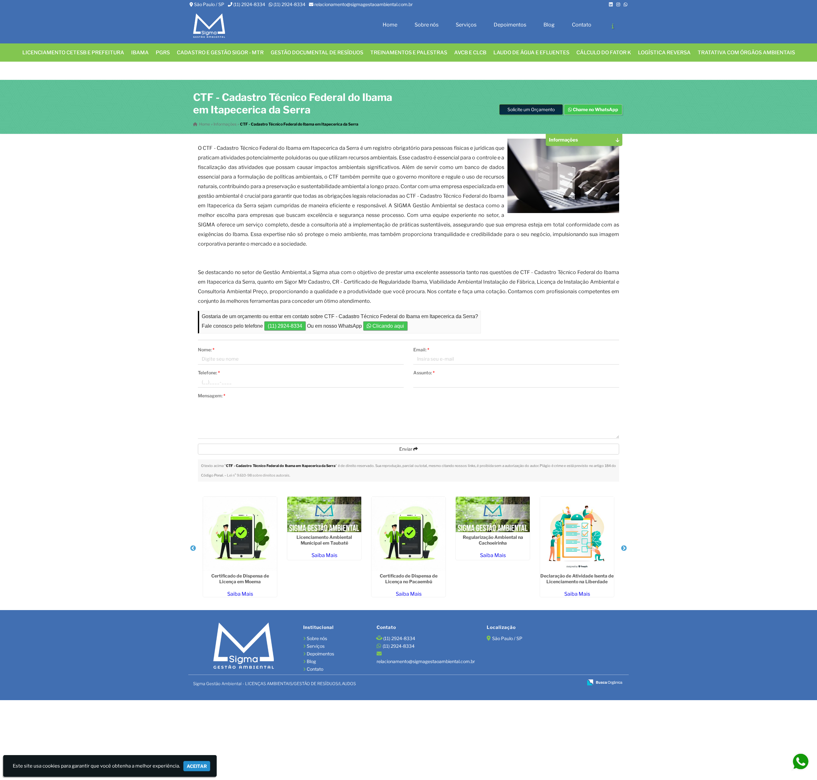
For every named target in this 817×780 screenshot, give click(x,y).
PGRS (163, 53)
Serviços (466, 25)
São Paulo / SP (209, 4)
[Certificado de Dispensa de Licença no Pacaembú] (408, 534)
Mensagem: (211, 395)
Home (390, 25)
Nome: (206, 349)
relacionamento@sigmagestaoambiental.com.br (363, 4)
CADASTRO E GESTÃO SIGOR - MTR (220, 53)
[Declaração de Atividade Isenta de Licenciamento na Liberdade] (577, 534)
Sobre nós (426, 25)
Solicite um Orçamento (531, 109)
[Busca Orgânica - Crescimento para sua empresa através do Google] (604, 681)
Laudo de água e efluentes (531, 53)
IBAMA (140, 53)
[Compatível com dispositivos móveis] (575, 683)
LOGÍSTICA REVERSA (664, 53)
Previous (193, 548)
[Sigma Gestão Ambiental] (243, 646)
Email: (421, 349)
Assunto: (424, 372)
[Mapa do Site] (516, 682)
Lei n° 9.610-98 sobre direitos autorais (258, 475)
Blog (549, 25)
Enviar (406, 449)
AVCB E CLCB (470, 53)
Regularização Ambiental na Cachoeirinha (493, 540)
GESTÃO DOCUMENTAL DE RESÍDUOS (317, 53)
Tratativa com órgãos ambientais (746, 53)
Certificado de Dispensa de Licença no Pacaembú (409, 578)
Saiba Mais (240, 594)
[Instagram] (618, 4)
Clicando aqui (387, 326)
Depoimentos (510, 25)
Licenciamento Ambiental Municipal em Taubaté (324, 540)
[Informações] (613, 26)
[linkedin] (611, 4)
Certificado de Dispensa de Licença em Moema (240, 578)
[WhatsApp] (625, 4)
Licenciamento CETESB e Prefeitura (73, 53)
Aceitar (197, 766)
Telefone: (209, 372)
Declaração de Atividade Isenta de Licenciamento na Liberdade (577, 578)
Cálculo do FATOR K (603, 53)
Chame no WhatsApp (595, 109)
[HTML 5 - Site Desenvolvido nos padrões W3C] (532, 683)
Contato (581, 25)
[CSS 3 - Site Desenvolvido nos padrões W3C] (554, 683)
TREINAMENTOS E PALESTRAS (408, 53)
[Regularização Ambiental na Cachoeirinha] (493, 514)
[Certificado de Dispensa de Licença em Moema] (240, 534)
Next (624, 548)
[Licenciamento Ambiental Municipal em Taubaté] (324, 514)
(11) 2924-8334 (249, 4)
